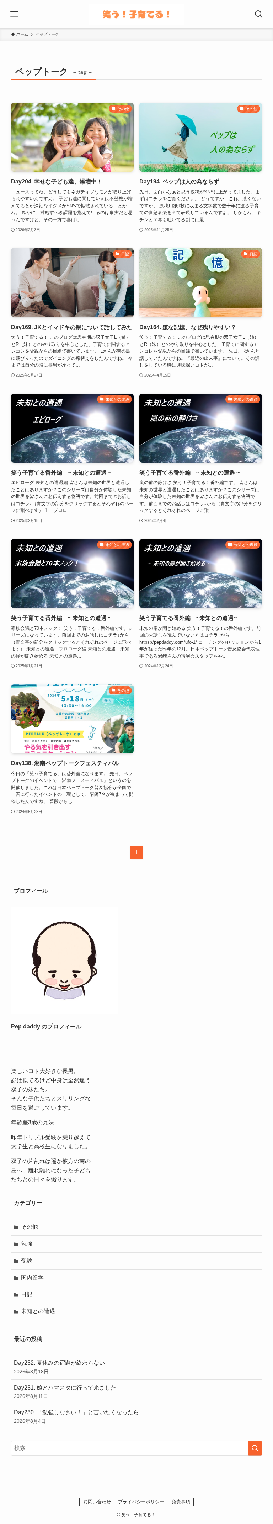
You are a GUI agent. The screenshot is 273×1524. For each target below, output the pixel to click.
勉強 (26, 1244)
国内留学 (32, 1278)
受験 (26, 1261)
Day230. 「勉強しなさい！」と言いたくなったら (76, 1416)
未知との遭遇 (38, 1311)
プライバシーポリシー (141, 1501)
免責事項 (181, 1501)
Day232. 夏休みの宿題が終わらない (59, 1367)
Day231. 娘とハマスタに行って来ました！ (68, 1392)
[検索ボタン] (259, 14)
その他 (29, 1227)
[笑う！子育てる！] (136, 14)
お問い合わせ (97, 1501)
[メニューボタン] (14, 14)
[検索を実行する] (255, 1448)
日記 (26, 1294)
